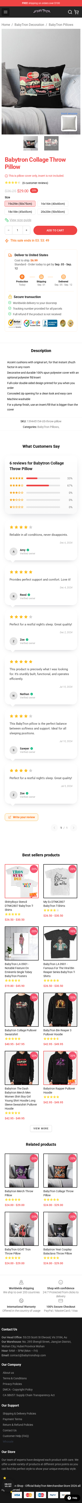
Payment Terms (12, 1419)
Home (6, 25)
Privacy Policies (12, 1384)
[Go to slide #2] (51, 143)
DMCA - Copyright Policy (18, 1389)
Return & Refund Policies (18, 1424)
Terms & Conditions (15, 1378)
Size (7, 197)
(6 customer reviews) (35, 183)
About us (8, 1372)
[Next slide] (74, 81)
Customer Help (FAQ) (16, 1436)
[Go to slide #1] (30, 143)
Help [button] (74, 1498)
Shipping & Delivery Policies (19, 1413)
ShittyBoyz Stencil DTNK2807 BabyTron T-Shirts (19, 905)
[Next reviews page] (73, 827)
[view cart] (76, 12)
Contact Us (10, 1430)
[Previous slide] (8, 81)
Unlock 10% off (8, 1485)
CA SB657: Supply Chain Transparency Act (29, 1395)
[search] (70, 12)
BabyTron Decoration (29, 25)
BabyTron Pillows (61, 25)
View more (41, 1128)
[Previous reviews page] (54, 827)
